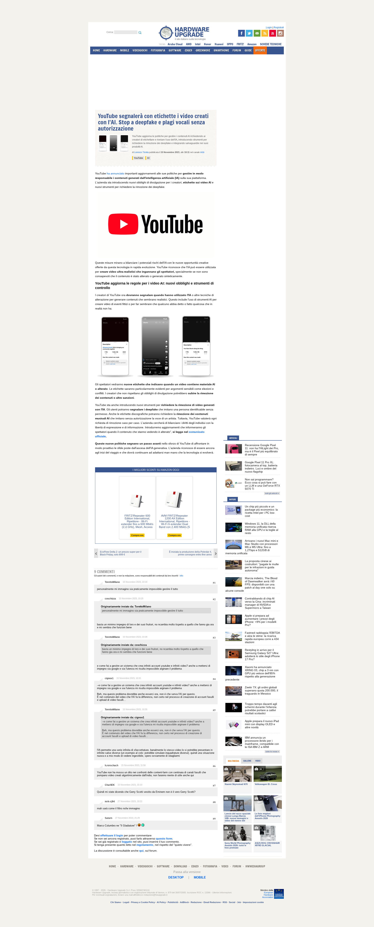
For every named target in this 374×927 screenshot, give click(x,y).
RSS (225, 902)
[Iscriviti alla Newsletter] (257, 33)
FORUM (237, 50)
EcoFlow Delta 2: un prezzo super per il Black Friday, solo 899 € (120, 553)
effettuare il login (111, 835)
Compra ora (137, 535)
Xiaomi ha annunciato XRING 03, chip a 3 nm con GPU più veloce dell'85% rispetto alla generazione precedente (252, 673)
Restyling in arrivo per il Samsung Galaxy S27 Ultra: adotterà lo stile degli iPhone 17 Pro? (262, 654)
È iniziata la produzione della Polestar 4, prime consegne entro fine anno (190, 553)
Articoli (233, 438)
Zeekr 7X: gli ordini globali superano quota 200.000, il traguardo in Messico (261, 690)
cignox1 (109, 678)
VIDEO (224, 866)
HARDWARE (110, 50)
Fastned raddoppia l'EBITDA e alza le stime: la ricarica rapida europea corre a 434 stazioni (262, 637)
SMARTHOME (221, 50)
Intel (197, 44)
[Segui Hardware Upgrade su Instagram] (280, 33)
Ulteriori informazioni (221, 892)
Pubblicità (173, 902)
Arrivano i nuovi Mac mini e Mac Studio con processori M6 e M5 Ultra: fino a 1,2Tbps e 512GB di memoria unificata (251, 547)
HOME (96, 50)
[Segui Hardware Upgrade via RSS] (264, 33)
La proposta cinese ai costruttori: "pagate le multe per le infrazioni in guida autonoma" (262, 565)
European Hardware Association (267, 894)
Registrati (279, 27)
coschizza (110, 598)
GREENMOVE (203, 50)
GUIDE (248, 50)
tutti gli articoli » (272, 493)
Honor (207, 44)
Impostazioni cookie (253, 902)
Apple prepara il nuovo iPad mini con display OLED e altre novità (262, 724)
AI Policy (161, 902)
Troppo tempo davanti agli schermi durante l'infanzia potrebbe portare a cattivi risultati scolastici (261, 708)
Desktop (176, 877)
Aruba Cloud (175, 44)
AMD (188, 44)
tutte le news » (272, 751)
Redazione (196, 902)
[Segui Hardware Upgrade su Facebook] (241, 33)
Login (269, 27)
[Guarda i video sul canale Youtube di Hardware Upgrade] (272, 33)
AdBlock (184, 902)
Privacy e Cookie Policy (143, 902)
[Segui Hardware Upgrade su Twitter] (249, 33)
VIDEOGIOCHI (140, 50)
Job (239, 902)
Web (202, 152)
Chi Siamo (115, 902)
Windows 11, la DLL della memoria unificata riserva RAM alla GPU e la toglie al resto (261, 528)
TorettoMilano (112, 582)
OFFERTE (260, 50)
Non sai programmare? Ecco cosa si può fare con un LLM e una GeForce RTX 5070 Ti (262, 484)
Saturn (108, 818)
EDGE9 (188, 50)
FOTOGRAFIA (158, 50)
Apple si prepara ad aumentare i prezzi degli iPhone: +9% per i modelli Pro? (260, 620)
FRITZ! (240, 44)
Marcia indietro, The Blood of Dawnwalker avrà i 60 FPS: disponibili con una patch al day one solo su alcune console (251, 584)
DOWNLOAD (180, 866)
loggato (127, 841)
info (181, 575)
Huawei (219, 44)
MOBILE (124, 50)
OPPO (230, 44)
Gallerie (247, 760)
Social (232, 902)
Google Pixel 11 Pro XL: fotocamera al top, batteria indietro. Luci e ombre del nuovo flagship (261, 467)
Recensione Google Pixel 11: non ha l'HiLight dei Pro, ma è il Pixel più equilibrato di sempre (262, 450)
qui (141, 850)
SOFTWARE (175, 50)
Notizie (232, 499)
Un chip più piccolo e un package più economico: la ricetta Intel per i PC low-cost (261, 511)
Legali (126, 902)
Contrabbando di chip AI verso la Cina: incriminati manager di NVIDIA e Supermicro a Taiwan (260, 603)
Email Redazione (212, 902)
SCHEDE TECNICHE (270, 44)
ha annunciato (115, 173)
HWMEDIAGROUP (255, 866)
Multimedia (233, 761)
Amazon (252, 44)
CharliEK (110, 785)
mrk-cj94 (110, 801)
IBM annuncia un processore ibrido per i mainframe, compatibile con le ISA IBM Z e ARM (262, 742)
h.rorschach (111, 765)
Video (257, 760)
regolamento (145, 844)
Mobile (200, 877)
